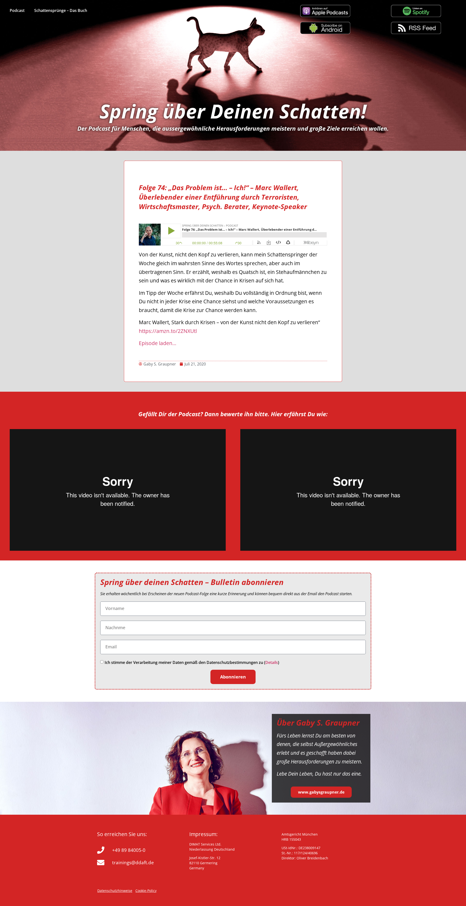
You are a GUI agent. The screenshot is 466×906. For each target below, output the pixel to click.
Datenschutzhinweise (114, 890)
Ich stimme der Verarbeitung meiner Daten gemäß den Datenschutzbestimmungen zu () (192, 662)
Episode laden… (157, 343)
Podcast (17, 10)
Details (271, 662)
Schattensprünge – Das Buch (60, 10)
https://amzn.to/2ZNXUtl (168, 331)
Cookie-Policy (146, 890)
